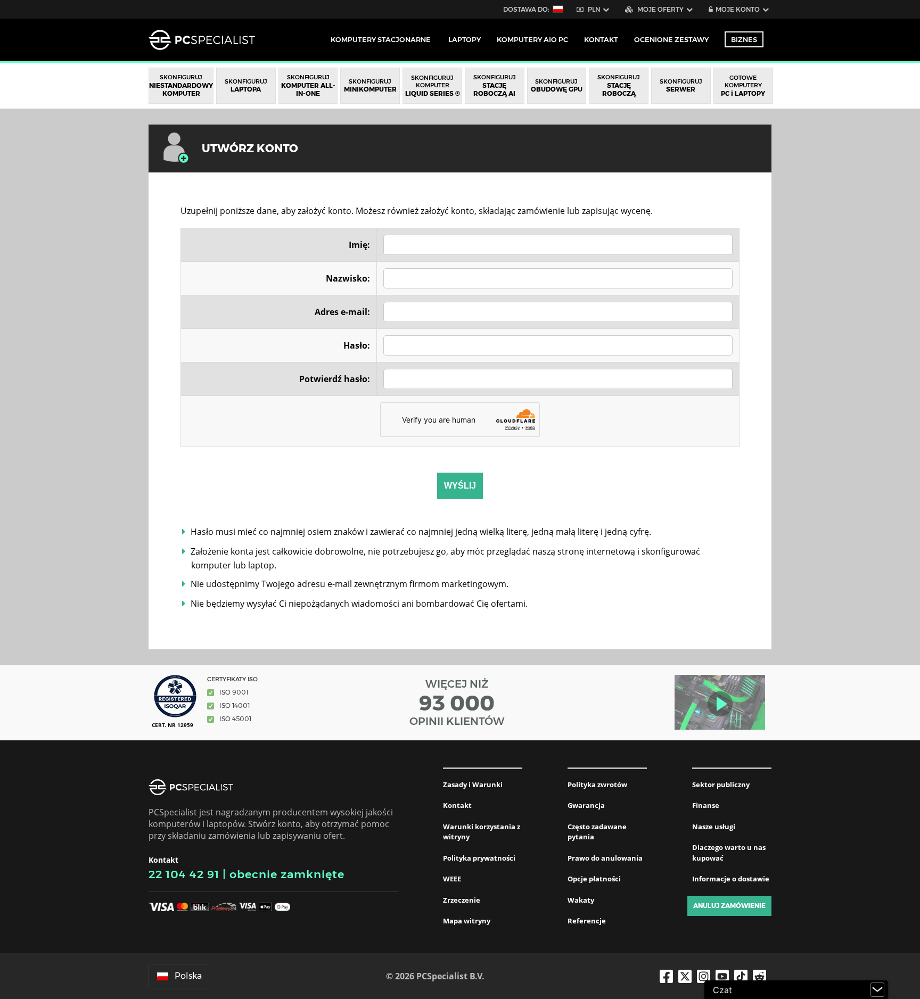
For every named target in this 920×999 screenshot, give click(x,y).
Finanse (705, 805)
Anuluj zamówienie (729, 906)
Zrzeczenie (461, 900)
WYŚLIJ (460, 485)
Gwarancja (586, 805)
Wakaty (581, 900)
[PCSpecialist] (202, 39)
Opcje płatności (594, 879)
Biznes (744, 39)
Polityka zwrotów (597, 784)
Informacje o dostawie (730, 879)
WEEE (452, 879)
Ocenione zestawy (671, 39)
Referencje (587, 921)
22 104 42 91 (184, 874)
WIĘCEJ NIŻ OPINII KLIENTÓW (457, 703)
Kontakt (457, 805)
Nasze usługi (713, 826)
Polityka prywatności (479, 858)
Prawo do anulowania (605, 858)
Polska (188, 976)
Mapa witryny (466, 921)
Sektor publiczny (721, 784)
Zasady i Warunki (473, 784)
